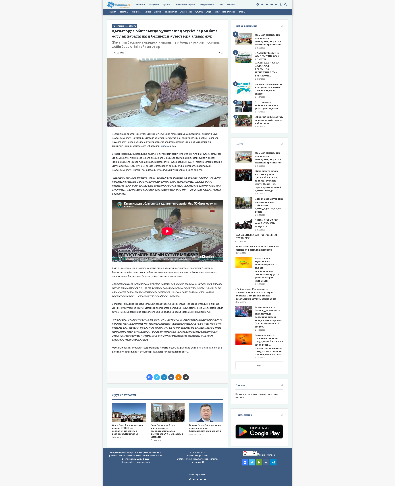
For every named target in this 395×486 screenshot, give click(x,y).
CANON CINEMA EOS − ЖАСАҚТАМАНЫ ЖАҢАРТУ (267, 223)
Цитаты (166, 4)
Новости (140, 4)
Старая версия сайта (198, 474)
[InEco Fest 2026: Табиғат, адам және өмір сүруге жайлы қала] (243, 121)
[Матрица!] (118, 4)
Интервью (154, 4)
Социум (157, 12)
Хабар (164, 146)
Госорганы (123, 12)
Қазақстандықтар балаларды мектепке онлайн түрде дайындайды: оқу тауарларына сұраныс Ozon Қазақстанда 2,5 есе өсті (268, 317)
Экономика (136, 12)
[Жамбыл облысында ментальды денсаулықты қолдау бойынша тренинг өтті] (243, 39)
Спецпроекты (205, 4)
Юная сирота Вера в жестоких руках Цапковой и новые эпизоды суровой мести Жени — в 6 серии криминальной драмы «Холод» (268, 180)
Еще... (259, 365)
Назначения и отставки (224, 12)
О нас (220, 4)
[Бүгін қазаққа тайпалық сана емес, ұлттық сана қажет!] (243, 106)
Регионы (241, 12)
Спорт (208, 12)
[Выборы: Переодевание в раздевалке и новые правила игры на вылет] (243, 88)
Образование (186, 12)
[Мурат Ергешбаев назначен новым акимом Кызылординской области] (206, 412)
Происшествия (170, 12)
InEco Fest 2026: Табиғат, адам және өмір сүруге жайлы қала (269, 120)
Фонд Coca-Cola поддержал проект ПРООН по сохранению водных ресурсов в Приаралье (128, 429)
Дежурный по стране (185, 4)
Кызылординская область (124, 26)
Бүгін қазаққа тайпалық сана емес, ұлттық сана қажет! (267, 105)
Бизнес (148, 12)
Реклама (231, 4)
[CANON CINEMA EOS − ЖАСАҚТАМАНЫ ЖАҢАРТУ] (243, 224)
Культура (199, 12)
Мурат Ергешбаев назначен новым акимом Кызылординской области (205, 428)
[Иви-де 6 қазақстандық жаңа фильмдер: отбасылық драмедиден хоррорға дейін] (243, 203)
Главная (112, 12)
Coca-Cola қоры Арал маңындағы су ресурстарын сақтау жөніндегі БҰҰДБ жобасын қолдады (167, 431)
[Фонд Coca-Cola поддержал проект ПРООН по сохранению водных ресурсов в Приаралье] (129, 412)
